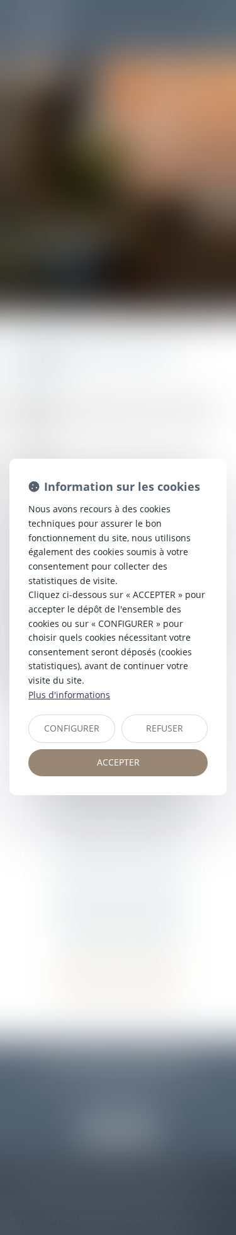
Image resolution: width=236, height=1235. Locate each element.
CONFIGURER (71, 728)
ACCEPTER (118, 762)
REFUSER (164, 728)
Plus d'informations (69, 695)
